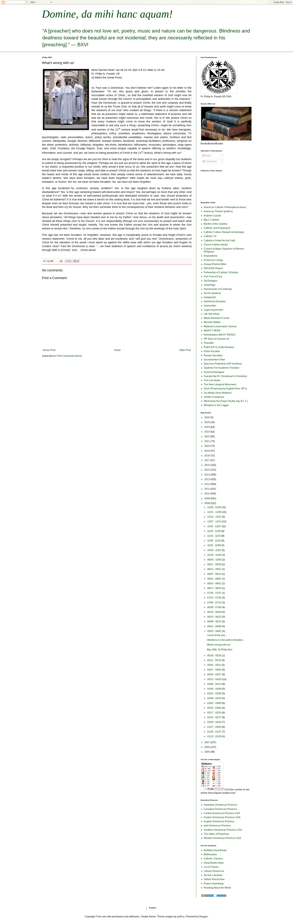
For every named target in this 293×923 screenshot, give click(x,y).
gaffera (180, 916)
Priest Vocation (212, 351)
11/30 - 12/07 (214, 526)
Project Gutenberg (213, 883)
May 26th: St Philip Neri (219, 649)
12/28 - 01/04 (214, 507)
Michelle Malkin (212, 322)
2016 (207, 465)
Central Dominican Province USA (222, 813)
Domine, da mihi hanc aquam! (107, 14)
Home (117, 350)
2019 (207, 451)
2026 (207, 417)
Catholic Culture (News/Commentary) (224, 232)
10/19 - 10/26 (214, 555)
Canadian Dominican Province (220, 809)
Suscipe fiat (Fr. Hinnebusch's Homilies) (225, 376)
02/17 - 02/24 (214, 712)
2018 (207, 455)
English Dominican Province (219, 821)
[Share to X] (72, 261)
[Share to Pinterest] (78, 261)
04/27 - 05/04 (214, 669)
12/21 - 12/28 (214, 512)
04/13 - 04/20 (214, 679)
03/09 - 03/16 (214, 698)
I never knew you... (217, 635)
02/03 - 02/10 (214, 722)
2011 (207, 489)
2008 (207, 503)
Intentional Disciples (215, 301)
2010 (207, 493)
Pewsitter (209, 343)
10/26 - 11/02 (214, 550)
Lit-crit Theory (211, 867)
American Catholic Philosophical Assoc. (225, 207)
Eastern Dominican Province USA (222, 817)
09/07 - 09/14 (214, 574)
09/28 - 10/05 (214, 559)
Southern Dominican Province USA (223, 830)
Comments (210, 161)
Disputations (210, 255)
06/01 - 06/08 (214, 626)
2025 (207, 422)
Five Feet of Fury (213, 276)
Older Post (185, 350)
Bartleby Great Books (215, 850)
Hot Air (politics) (212, 293)
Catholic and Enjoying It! (217, 228)
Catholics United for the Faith (219, 240)
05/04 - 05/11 (214, 665)
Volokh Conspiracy (214, 397)
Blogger (203, 916)
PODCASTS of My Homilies (219, 347)
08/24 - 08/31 (214, 583)
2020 (207, 446)
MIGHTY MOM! (212, 330)
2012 (207, 484)
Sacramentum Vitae (214, 359)
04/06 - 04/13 (214, 684)
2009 (207, 498)
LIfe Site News (211, 314)
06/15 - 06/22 (214, 616)
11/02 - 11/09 (214, 545)
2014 (207, 474)
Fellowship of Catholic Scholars (221, 272)
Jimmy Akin (210, 305)
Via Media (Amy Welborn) (218, 393)
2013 (207, 479)
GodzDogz (209, 285)
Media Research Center (217, 318)
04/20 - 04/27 (214, 674)
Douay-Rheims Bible (215, 264)
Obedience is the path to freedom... (225, 640)
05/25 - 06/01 (214, 631)
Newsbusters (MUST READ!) (219, 334)
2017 (207, 460)
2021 (207, 441)
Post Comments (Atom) (69, 356)
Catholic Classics (213, 858)
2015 (207, 469)
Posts (207, 155)
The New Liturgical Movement (220, 384)
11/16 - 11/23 (214, 536)
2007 (207, 742)
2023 (207, 431)
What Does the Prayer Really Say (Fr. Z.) (226, 401)
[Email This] (66, 261)
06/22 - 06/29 (214, 612)
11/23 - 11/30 (214, 531)
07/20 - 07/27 (214, 593)
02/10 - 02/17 (214, 717)
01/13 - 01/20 (214, 736)
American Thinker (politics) (218, 211)
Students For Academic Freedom (221, 367)
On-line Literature (213, 875)
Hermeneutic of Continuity (218, 289)
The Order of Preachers (216, 834)
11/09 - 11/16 (214, 540)
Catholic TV (210, 236)
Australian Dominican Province (220, 804)
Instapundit (210, 297)
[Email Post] (60, 261)
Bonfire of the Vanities (215, 224)
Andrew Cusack (212, 215)
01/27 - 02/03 (214, 727)
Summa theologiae (214, 372)
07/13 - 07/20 (214, 597)
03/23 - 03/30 (214, 693)
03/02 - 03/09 (214, 703)
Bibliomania (210, 854)
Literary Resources (214, 871)
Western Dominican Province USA (222, 838)
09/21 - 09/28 (214, 564)
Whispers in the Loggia (216, 405)
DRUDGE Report (213, 268)
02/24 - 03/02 (214, 708)
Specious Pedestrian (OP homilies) (223, 363)
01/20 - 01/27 (214, 731)
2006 (207, 747)
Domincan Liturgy (213, 260)
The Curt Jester (212, 380)
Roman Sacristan (213, 355)
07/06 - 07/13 (214, 602)
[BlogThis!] (69, 261)
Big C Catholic (211, 219)
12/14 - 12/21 (214, 516)
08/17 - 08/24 (214, 588)
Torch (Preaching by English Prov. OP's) (225, 388)
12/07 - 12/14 (214, 521)
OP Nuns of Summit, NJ (216, 338)
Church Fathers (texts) (216, 244)
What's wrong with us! (218, 644)
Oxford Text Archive (214, 879)
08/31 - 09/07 (214, 578)
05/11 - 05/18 (214, 660)
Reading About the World (217, 887)
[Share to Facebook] (75, 261)
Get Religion (210, 280)
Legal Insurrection (213, 309)
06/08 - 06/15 (214, 621)
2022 (207, 436)
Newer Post (49, 350)
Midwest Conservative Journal (220, 326)
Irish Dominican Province (217, 825)
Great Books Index (214, 862)
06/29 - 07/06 (214, 607)
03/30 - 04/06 (214, 688)
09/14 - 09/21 (214, 569)
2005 (207, 752)
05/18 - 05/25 (214, 655)
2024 (207, 427)
